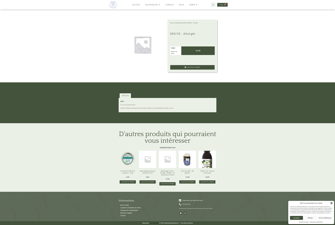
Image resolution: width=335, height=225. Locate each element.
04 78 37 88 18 (186, 204)
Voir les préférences (325, 218)
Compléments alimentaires (180, 23)
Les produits (151, 5)
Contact (169, 5)
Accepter (296, 218)
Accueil (136, 5)
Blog (181, 5)
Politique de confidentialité (316, 222)
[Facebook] (180, 213)
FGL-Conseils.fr (154, 223)
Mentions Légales (126, 213)
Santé (192, 5)
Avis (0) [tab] (125, 96)
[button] (331, 203)
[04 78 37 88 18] (180, 204)
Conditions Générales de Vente (130, 208)
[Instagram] (185, 213)
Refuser (310, 218)
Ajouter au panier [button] (127, 182)
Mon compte (124, 205)
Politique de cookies (304, 222)
